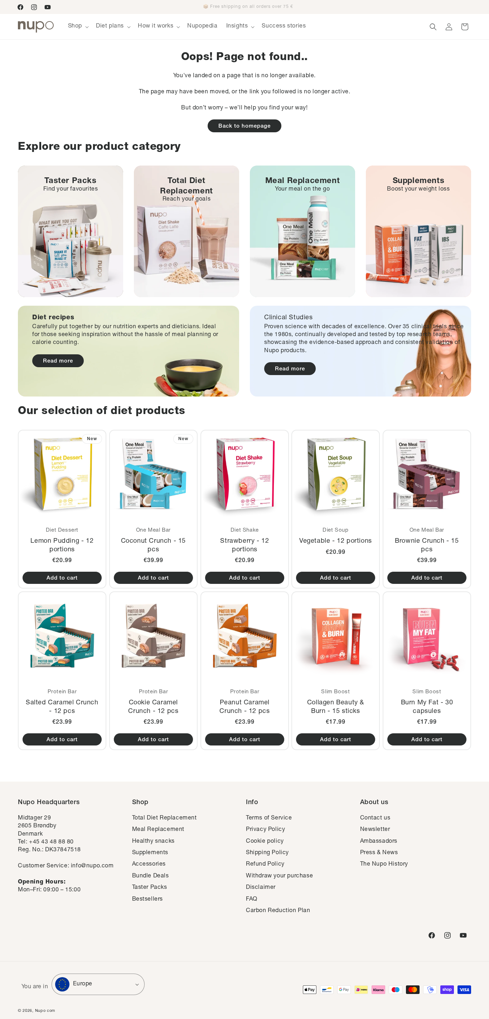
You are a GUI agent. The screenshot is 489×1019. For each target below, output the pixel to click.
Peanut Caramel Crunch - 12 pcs (244, 707)
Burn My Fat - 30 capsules (427, 707)
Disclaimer (261, 888)
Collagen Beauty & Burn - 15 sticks (335, 707)
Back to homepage (244, 126)
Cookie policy (265, 842)
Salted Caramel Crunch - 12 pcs (62, 707)
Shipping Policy (267, 853)
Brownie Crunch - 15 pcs (427, 545)
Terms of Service (269, 818)
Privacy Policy (265, 830)
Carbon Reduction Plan (278, 911)
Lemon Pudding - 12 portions (61, 545)
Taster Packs (149, 888)
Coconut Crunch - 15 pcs (153, 545)
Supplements (150, 853)
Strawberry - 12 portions (244, 545)
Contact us (375, 818)
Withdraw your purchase (279, 876)
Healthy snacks (153, 842)
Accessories (149, 864)
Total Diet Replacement (164, 818)
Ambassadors (379, 842)
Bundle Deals (150, 876)
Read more (58, 361)
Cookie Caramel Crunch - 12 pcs (153, 707)
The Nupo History (384, 864)
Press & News (379, 853)
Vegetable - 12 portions (335, 541)
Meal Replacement (158, 830)
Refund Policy (265, 864)
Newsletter (375, 830)
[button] (78, 27)
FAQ (251, 899)
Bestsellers (147, 899)
